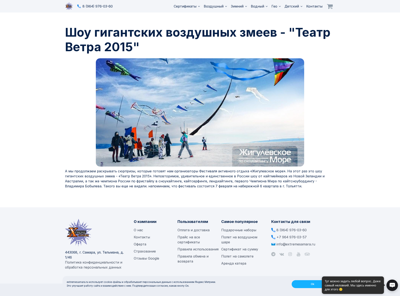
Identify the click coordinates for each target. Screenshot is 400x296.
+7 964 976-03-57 (291, 237)
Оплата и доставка (194, 230)
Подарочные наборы (238, 230)
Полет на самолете (237, 256)
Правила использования (198, 249)
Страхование (145, 251)
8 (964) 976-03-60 (97, 6)
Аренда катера (233, 263)
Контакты (314, 6)
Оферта (140, 244)
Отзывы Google (146, 258)
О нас (138, 230)
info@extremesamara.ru (295, 244)
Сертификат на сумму (239, 249)
